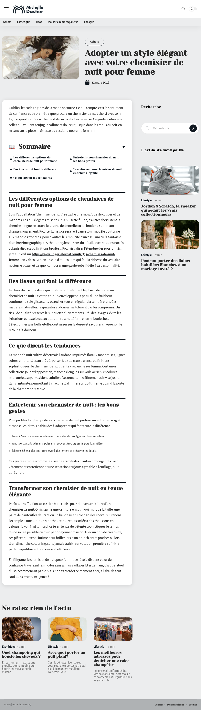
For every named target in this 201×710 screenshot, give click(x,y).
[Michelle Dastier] (28, 9)
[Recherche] (183, 9)
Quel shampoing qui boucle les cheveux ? (21, 654)
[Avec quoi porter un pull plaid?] (67, 629)
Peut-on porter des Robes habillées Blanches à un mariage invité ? (165, 264)
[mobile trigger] (7, 9)
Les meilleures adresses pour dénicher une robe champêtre (111, 658)
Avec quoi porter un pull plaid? (66, 654)
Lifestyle (53, 646)
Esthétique (9, 646)
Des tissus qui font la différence (35, 169)
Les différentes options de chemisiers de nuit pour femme (35, 159)
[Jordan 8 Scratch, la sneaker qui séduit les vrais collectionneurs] (170, 180)
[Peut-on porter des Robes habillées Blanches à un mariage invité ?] (170, 234)
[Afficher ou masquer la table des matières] (88, 147)
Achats (94, 41)
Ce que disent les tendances (32, 177)
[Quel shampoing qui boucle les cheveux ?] (21, 629)
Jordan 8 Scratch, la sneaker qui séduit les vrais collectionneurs (168, 210)
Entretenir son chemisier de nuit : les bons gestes (96, 159)
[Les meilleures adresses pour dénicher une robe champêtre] (113, 629)
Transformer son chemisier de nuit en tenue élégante (97, 171)
